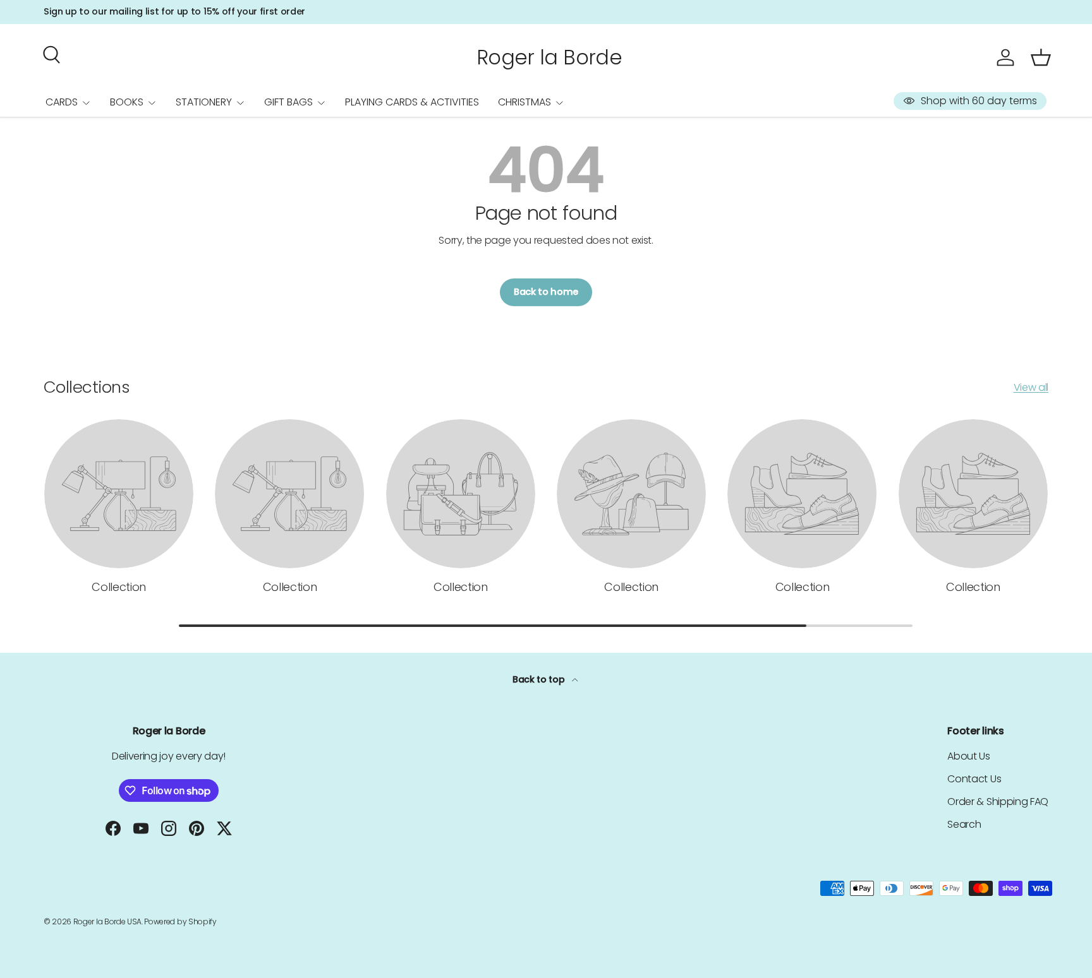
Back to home (546, 291)
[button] (1041, 57)
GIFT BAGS (288, 102)
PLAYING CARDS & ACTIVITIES (412, 102)
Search (964, 824)
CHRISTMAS (524, 102)
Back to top (540, 679)
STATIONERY (204, 102)
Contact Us (974, 779)
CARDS (62, 102)
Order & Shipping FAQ (997, 801)
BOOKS (126, 102)
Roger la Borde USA (107, 921)
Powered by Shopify (180, 921)
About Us (968, 756)
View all (1031, 387)
